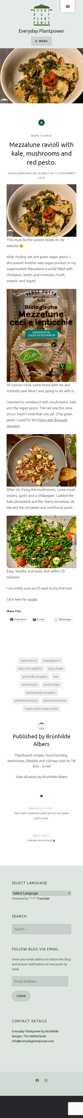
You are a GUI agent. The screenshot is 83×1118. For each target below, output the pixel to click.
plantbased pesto (55, 700)
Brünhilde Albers (35, 173)
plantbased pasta (26, 700)
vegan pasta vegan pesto (41, 708)
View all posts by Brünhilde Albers (42, 777)
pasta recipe (52, 684)
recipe (32, 599)
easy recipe (55, 668)
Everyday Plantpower (41, 31)
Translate (43, 898)
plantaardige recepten (40, 692)
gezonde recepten (35, 676)
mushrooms (30, 684)
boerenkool (29, 660)
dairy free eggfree (30, 668)
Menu (43, 41)
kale (56, 676)
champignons (52, 660)
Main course (41, 135)
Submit (21, 996)
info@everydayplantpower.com (33, 1041)
